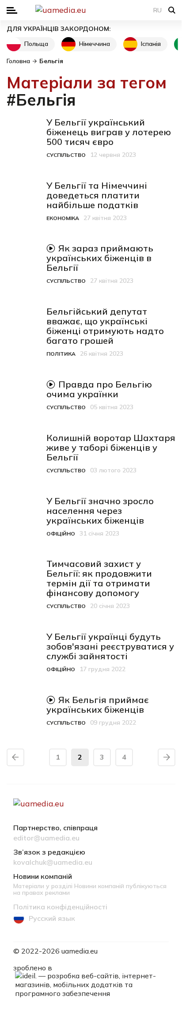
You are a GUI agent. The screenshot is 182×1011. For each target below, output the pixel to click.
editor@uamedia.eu (46, 838)
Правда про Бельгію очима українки (99, 389)
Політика (61, 353)
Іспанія (151, 44)
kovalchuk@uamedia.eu (52, 863)
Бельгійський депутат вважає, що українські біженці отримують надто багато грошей (105, 326)
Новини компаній (42, 877)
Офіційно (60, 533)
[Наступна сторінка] (166, 757)
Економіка (62, 218)
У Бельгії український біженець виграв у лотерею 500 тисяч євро (108, 132)
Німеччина (94, 44)
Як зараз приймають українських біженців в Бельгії (99, 258)
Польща (36, 44)
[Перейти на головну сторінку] (91, 10)
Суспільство (66, 155)
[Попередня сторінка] (15, 757)
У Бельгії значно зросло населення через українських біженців (100, 510)
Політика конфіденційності (60, 907)
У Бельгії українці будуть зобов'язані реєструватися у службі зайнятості (110, 646)
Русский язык (52, 918)
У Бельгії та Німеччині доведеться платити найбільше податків (96, 195)
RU (157, 10)
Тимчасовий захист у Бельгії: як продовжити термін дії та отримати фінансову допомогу (99, 578)
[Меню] (12, 10)
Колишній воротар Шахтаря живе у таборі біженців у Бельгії (110, 447)
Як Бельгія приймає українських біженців (97, 704)
